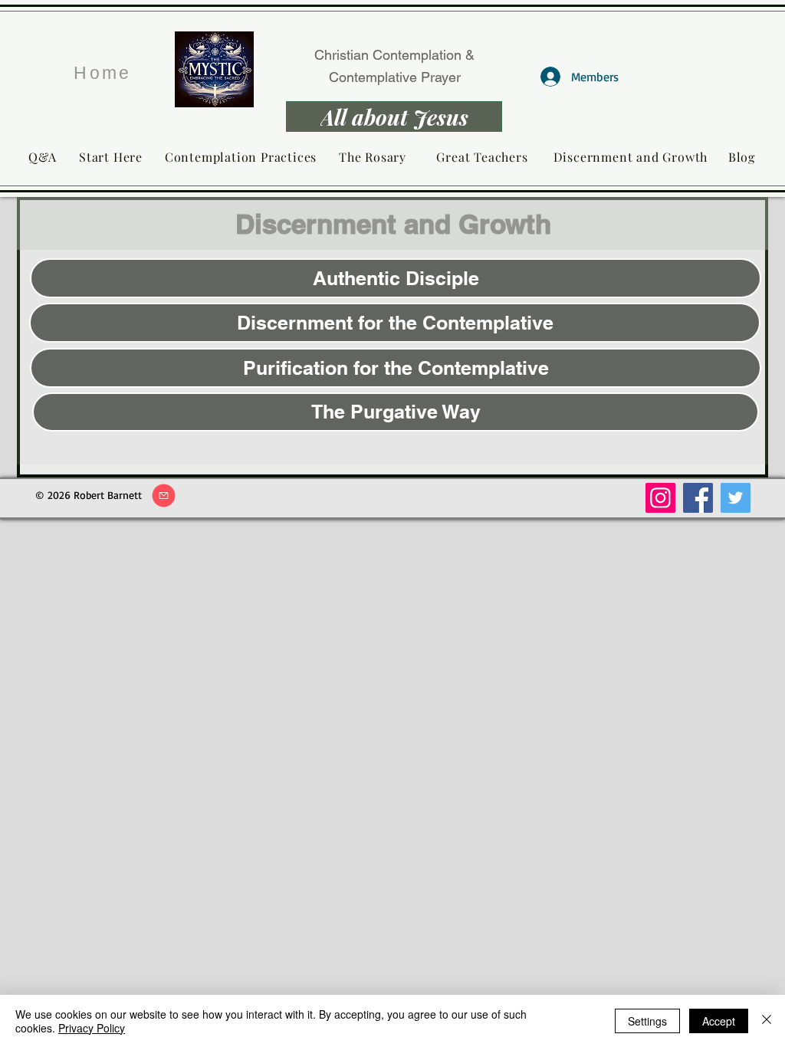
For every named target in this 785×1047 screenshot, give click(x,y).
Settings (647, 1021)
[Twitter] (736, 498)
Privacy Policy (91, 1028)
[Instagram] (660, 498)
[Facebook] (698, 498)
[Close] (766, 1021)
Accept (718, 1021)
